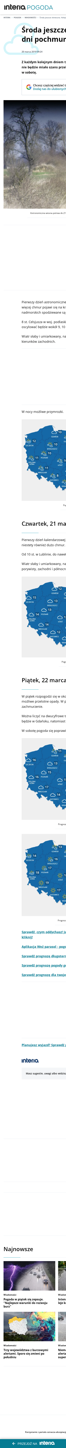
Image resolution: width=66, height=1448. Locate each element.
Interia (7, 17)
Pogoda (17, 17)
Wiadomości (30, 17)
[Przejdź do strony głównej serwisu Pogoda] (40, 7)
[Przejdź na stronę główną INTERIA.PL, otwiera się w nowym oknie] (15, 7)
